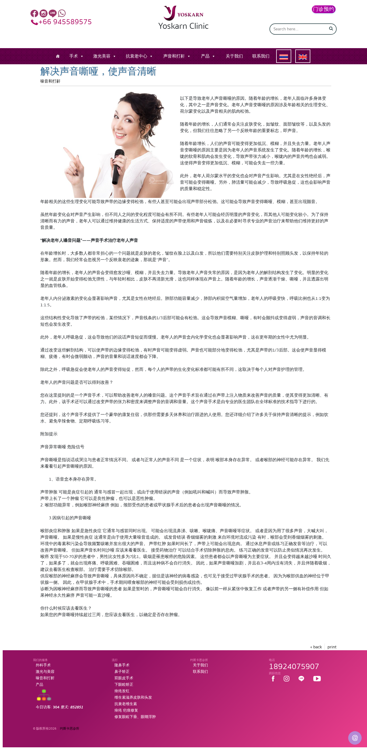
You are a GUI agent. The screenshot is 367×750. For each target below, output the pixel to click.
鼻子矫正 (121, 672)
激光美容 (101, 56)
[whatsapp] (62, 13)
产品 (205, 56)
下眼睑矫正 (123, 685)
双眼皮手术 (123, 678)
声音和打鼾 (174, 56)
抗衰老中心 (136, 56)
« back (316, 647)
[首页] (58, 56)
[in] (43, 13)
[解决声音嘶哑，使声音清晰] (107, 144)
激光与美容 (45, 672)
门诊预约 (323, 9)
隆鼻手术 (121, 665)
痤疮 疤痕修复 (126, 710)
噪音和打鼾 (50, 81)
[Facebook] (34, 13)
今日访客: (59, 707)
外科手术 (43, 665)
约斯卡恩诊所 (69, 728)
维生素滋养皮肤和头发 (133, 698)
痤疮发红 (121, 691)
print (332, 647)
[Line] (53, 13)
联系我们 (260, 56)
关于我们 (234, 56)
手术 (73, 56)
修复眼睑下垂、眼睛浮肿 (135, 717)
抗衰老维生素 (125, 704)
